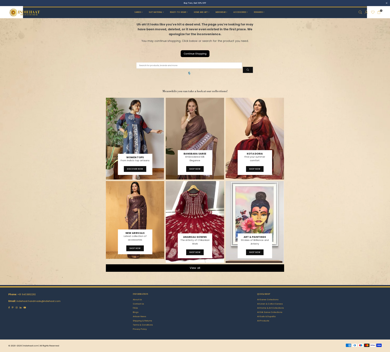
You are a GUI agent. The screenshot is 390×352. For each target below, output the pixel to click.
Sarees (138, 12)
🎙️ (189, 73)
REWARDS (258, 12)
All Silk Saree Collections (269, 312)
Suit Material (155, 12)
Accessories (239, 12)
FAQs (135, 307)
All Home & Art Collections (270, 307)
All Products (263, 320)
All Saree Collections (267, 299)
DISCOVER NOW (135, 169)
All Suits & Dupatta (266, 316)
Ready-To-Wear (178, 12)
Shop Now (194, 169)
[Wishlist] (373, 12)
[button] (379, 12)
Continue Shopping (195, 53)
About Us (137, 299)
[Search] (360, 12)
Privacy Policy (140, 329)
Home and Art (201, 12)
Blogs (135, 312)
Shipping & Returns (142, 320)
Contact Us (138, 303)
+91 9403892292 (27, 294)
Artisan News (139, 316)
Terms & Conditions (143, 324)
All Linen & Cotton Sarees (270, 303)
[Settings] (366, 12)
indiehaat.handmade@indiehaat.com (38, 301)
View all (195, 268)
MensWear (221, 12)
